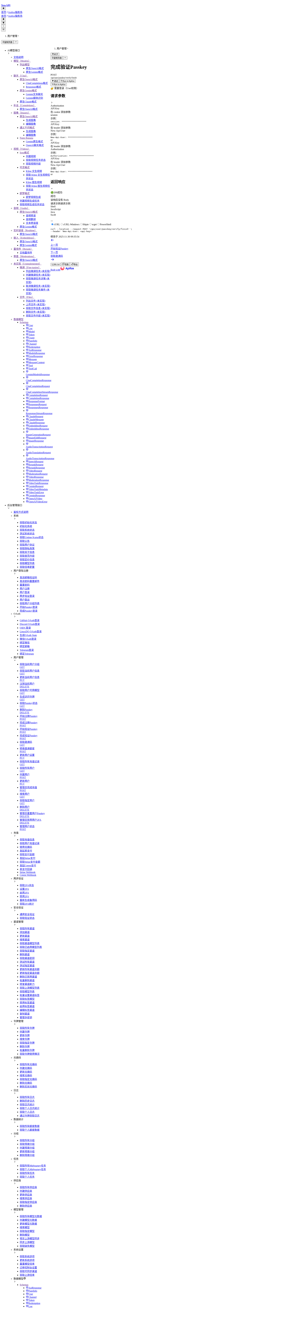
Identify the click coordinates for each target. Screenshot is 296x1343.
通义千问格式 (27, 127)
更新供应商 (26, 1194)
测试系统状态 (27, 533)
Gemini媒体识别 (34, 98)
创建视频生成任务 (29, 200)
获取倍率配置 (27, 567)
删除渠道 (25, 954)
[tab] (173, 190)
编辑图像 (31, 124)
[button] (173, 104)
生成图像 (31, 120)
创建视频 (31, 156)
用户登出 (25, 599)
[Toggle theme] (3, 8)
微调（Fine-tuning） (30, 267)
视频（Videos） (22, 149)
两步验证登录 (27, 596)
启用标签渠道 (27, 1006)
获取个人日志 (27, 1112)
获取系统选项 (27, 1256)
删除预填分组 (27, 1155)
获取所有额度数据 (29, 1126)
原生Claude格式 (28, 101)
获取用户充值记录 (29, 843)
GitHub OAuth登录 (29, 620)
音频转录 (31, 215)
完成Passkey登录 (28, 611)
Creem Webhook (28, 875)
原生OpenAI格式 (35, 68)
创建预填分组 (27, 1147)
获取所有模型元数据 (31, 1216)
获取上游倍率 (27, 1275)
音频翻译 (31, 219)
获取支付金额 (27, 854)
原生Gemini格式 (34, 72)
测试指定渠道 (27, 965)
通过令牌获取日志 (29, 1115)
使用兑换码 (26, 847)
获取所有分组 (27, 1140)
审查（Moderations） (25, 256)
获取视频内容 (33, 163)
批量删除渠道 (27, 980)
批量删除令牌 (27, 1050)
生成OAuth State (28, 635)
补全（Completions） (25, 105)
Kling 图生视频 (34, 182)
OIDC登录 (25, 627)
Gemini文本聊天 (34, 94)
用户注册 (25, 588)
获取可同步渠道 (28, 1271)
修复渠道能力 (27, 984)
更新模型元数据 (28, 1223)
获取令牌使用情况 (29, 1054)
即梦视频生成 (33, 197)
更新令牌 (25, 1035)
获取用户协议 (27, 544)
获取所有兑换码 (28, 1064)
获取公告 (25, 541)
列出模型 (25, 64)
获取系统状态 (27, 530)
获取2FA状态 (27, 885)
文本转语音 (32, 223)
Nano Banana (26, 138)
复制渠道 (25, 1013)
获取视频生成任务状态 (32, 204)
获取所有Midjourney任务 (33, 1165)
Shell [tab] (53, 206)
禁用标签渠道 (27, 1002)
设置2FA (24, 889)
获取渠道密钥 (27, 958)
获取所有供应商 (28, 1187)
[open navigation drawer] (3, 26)
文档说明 (18, 57)
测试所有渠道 (27, 962)
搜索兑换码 (26, 1075)
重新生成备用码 (28, 900)
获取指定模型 (27, 1231)
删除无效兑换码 (28, 1086)
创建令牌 (25, 1031)
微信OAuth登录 (28, 639)
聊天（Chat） (21, 75)
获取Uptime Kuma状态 (31, 537)
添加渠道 (25, 932)
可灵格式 (25, 167)
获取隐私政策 (27, 548)
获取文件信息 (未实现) (38, 308)
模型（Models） (22, 61)
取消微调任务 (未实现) (38, 286)
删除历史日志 (27, 1101)
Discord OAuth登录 (30, 624)
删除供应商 (26, 1206)
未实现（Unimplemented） (27, 263)
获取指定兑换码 (28, 1079)
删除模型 (25, 1235)
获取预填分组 (27, 1144)
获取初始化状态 (28, 522)
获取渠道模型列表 (29, 943)
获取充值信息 (27, 839)
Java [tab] (53, 212)
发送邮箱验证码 (28, 577)
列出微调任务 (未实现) (38, 271)
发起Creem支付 (28, 865)
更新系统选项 (27, 1260)
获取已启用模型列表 (31, 947)
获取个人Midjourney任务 (33, 1169)
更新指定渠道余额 (29, 973)
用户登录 (25, 592)
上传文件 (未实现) (35, 304)
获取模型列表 (27, 563)
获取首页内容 (27, 556)
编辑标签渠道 (27, 1010)
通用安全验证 (27, 914)
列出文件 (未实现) (35, 301)
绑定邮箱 (25, 646)
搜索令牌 (25, 1039)
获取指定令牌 (27, 1042)
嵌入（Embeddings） (25, 238)
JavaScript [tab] (56, 209)
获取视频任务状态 (36, 160)
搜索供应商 (26, 1198)
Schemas (24, 322)
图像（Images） (22, 112)
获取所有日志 (27, 1097)
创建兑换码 (26, 1068)
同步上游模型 (27, 1242)
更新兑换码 (26, 1072)
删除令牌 (25, 1046)
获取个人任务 (27, 1176)
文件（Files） (27, 297)
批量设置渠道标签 (29, 995)
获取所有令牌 (27, 1028)
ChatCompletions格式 (37, 83)
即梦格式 (25, 193)
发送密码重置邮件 (29, 581)
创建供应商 (26, 1191)
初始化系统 (26, 526)
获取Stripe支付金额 (30, 862)
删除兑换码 (26, 1083)
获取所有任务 (27, 1173)
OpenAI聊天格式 (35, 145)
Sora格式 (24, 152)
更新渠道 (25, 936)
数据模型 (18, 319)
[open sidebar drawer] (3, 29)
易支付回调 (26, 869)
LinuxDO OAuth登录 (31, 631)
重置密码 (25, 585)
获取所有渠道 (27, 928)
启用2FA (24, 892)
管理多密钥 (26, 1017)
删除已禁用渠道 (28, 976)
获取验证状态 (27, 918)
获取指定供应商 (28, 1202)
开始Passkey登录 (28, 607)
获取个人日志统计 (29, 1108)
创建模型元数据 (28, 1220)
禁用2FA (24, 896)
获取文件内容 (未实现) (38, 315)
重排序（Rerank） (23, 249)
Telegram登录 (27, 650)
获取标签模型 (27, 999)
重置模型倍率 (27, 1264)
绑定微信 (25, 642)
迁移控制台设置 (28, 1267)
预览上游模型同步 (29, 1238)
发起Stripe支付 (27, 858)
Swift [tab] (53, 215)
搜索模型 (25, 1227)
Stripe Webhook (27, 872)
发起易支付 (26, 850)
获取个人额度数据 (29, 1130)
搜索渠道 (25, 939)
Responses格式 (33, 87)
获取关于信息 (27, 552)
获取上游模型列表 (29, 988)
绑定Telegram (27, 653)
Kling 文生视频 (34, 171)
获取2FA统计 (27, 904)
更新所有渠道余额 (29, 969)
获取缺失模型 (27, 1246)
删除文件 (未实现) (35, 312)
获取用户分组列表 (29, 603)
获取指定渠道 (27, 950)
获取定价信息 (27, 559)
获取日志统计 (27, 1104)
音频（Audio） (22, 208)
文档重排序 (26, 252)
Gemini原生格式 (34, 141)
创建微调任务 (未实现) (38, 275)
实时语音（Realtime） (25, 230)
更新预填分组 (27, 1151)
